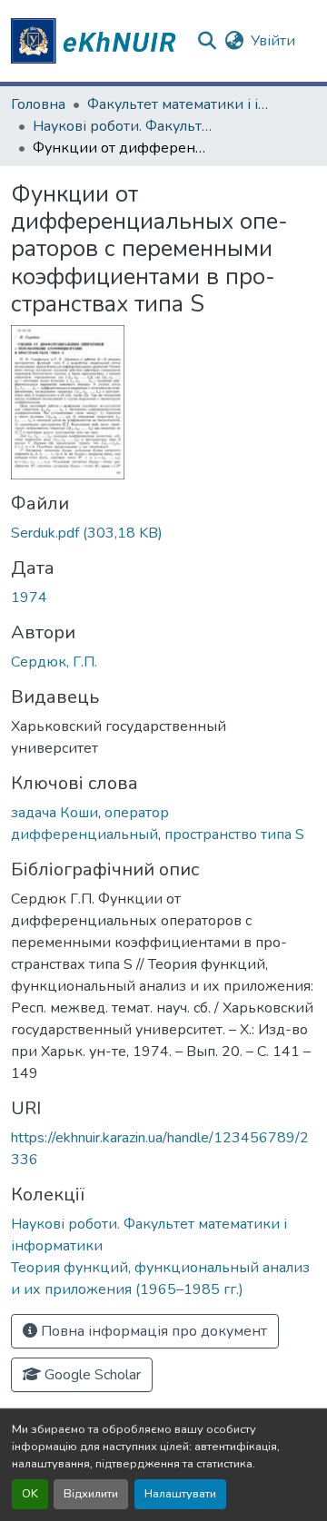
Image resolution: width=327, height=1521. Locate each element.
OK (30, 1494)
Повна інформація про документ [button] (152, 1331)
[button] (96, 41)
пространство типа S (234, 834)
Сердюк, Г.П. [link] (54, 662)
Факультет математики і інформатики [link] (178, 104)
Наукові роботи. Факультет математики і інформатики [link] (123, 126)
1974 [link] (29, 597)
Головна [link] (38, 104)
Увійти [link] (273, 41)
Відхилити (91, 1494)
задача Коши (54, 813)
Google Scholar (91, 1375)
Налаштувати (180, 1494)
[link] (163, 533)
